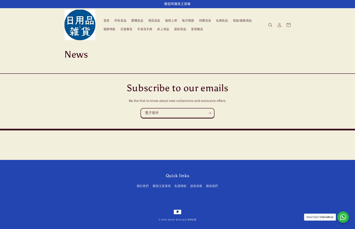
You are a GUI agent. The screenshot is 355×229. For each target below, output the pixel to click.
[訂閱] (209, 113)
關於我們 (143, 186)
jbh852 (171, 220)
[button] (270, 25)
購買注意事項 (162, 186)
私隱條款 (180, 186)
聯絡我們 (212, 186)
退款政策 (196, 186)
